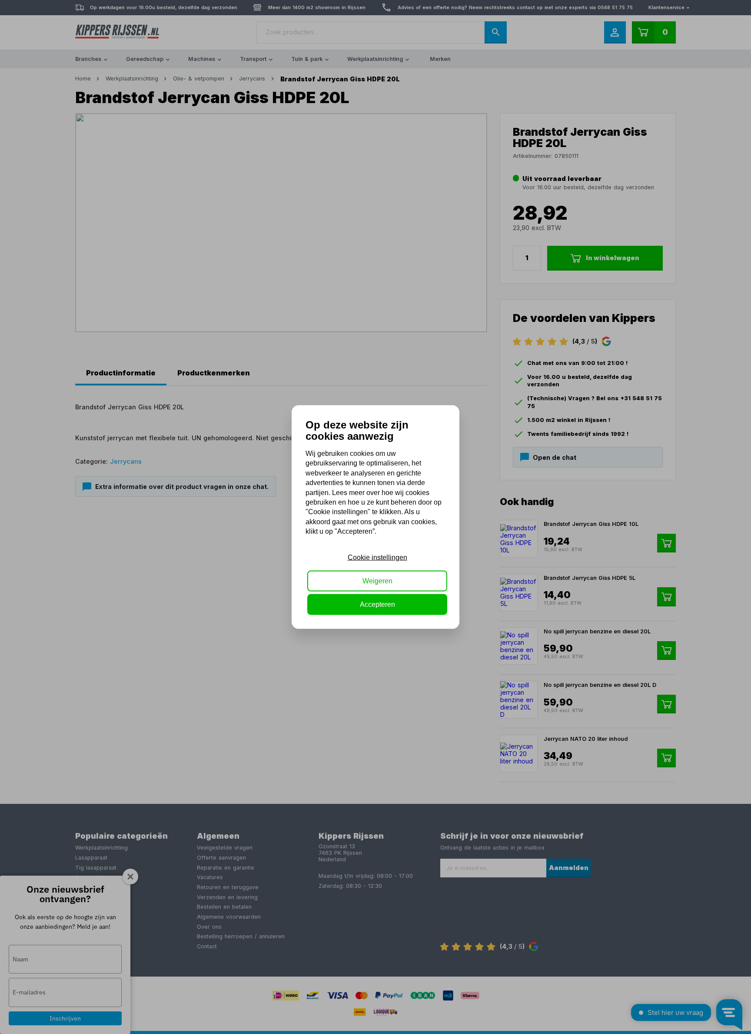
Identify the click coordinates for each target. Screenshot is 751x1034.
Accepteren (377, 604)
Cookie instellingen (377, 557)
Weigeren (377, 581)
